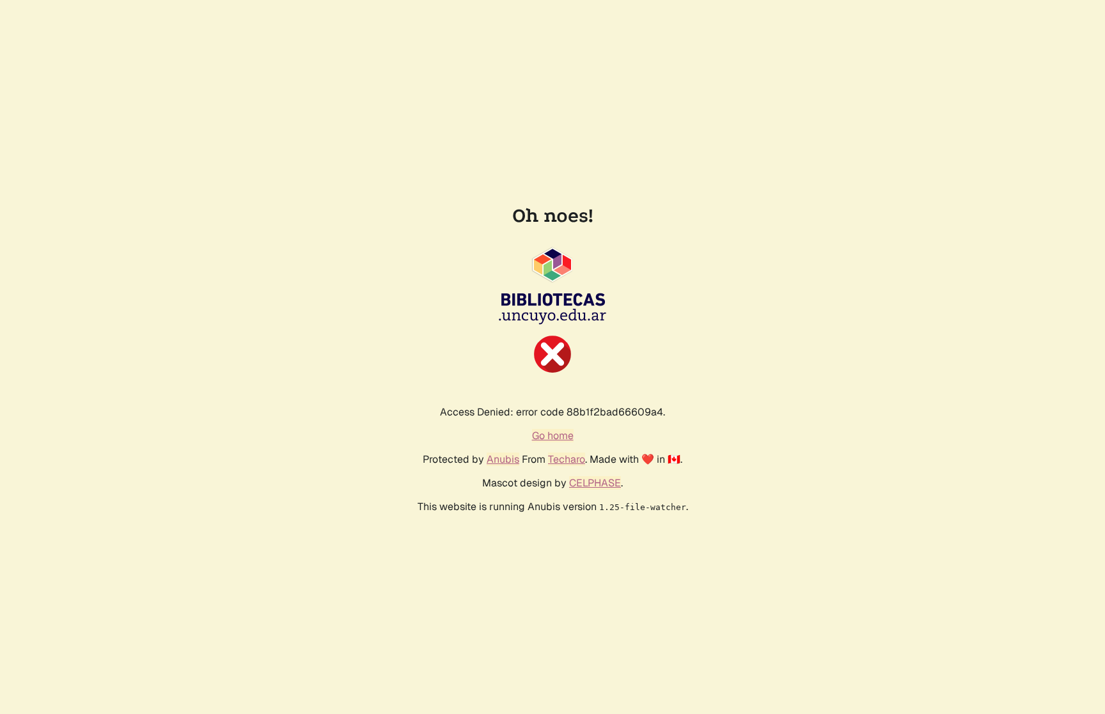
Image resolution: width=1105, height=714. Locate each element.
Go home (553, 435)
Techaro (566, 459)
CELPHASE (595, 483)
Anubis (503, 459)
